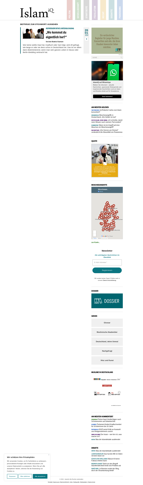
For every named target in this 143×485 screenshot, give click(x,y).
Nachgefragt (107, 351)
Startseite (86, 10)
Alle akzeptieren (40, 476)
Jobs (71, 482)
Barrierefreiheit (64, 482)
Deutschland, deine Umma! (107, 342)
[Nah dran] (48, 454)
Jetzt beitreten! (107, 96)
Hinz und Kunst (107, 360)
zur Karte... (95, 242)
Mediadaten (83, 482)
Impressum (56, 482)
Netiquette (76, 482)
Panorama (120, 10)
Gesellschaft (78, 10)
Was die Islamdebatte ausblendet (105, 439)
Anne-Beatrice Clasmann (55, 41)
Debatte (111, 10)
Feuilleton (95, 10)
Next (119, 392)
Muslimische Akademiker (107, 332)
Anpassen (12, 476)
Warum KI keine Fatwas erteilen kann (105, 460)
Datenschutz (91, 482)
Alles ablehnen (25, 476)
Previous (94, 392)
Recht (103, 10)
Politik (70, 10)
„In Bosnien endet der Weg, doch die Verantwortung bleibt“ (105, 469)
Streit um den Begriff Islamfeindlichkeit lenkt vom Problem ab (106, 464)
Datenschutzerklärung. (109, 280)
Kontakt (50, 482)
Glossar (107, 323)
